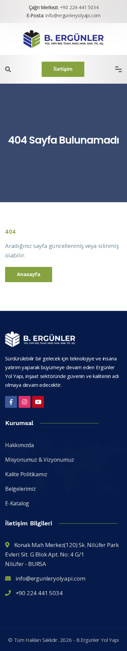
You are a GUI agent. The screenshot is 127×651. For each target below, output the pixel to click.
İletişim (63, 69)
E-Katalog (17, 503)
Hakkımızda (19, 445)
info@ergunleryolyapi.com (73, 15)
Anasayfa (28, 274)
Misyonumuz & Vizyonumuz (39, 459)
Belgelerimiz (20, 488)
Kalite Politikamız (26, 474)
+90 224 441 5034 (79, 7)
